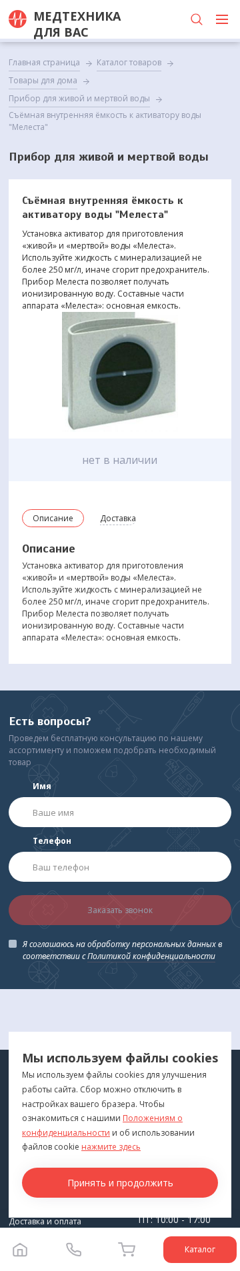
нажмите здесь (111, 1146)
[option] (120, 372)
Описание (53, 518)
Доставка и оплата (45, 1221)
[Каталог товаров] (222, 19)
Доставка (118, 518)
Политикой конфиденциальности (151, 956)
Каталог (200, 1249)
